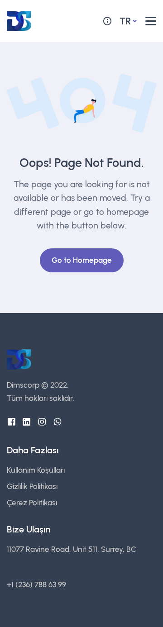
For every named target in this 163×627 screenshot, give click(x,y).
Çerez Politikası (32, 502)
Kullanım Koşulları (36, 470)
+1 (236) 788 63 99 (36, 584)
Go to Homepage (82, 260)
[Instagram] (42, 422)
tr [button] (125, 21)
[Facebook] (11, 422)
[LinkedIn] (26, 422)
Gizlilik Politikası (32, 486)
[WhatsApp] (57, 422)
